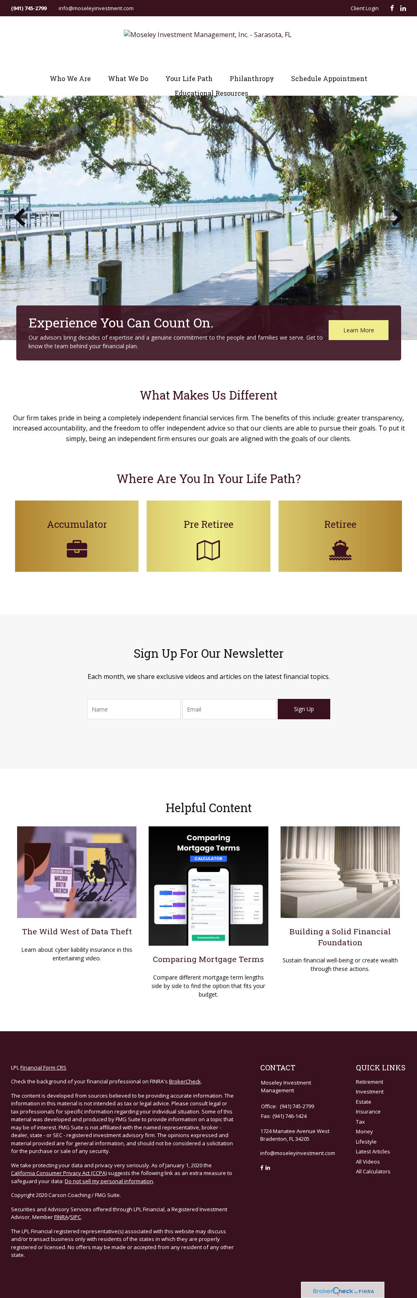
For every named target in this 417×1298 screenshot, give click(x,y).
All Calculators (373, 1171)
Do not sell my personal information (109, 1181)
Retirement (369, 1081)
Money (364, 1131)
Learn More (358, 330)
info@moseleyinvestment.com (96, 8)
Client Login (365, 8)
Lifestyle (366, 1141)
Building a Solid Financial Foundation (340, 936)
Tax (360, 1121)
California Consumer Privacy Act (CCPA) (59, 1173)
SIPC (75, 1217)
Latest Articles (373, 1151)
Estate (363, 1101)
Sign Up (304, 709)
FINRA (61, 1217)
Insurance (368, 1111)
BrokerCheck (185, 1081)
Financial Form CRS (43, 1067)
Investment (370, 1091)
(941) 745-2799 (28, 8)
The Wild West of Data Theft (77, 931)
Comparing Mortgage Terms (208, 959)
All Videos (368, 1161)
